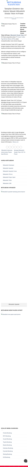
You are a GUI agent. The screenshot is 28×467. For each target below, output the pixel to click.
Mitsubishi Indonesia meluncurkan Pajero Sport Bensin (6, 152)
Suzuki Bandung (7, 439)
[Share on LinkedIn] (20, 147)
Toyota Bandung (7, 442)
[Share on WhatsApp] (7, 147)
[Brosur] (21, 466)
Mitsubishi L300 (7, 183)
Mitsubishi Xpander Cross (10, 171)
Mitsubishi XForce (8, 174)
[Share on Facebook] (10, 147)
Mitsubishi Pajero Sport (9, 177)
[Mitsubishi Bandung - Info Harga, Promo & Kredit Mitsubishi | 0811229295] (14, 2)
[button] (26, 2)
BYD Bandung (7, 436)
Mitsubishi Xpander (8, 168)
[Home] (2, 466)
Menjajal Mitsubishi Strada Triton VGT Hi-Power (19, 152)
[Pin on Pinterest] (18, 147)
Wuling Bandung (7, 454)
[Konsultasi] (25, 466)
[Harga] (11, 466)
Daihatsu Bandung (8, 448)
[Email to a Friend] (15, 147)
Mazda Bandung (7, 445)
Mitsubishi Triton (7, 180)
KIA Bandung (6, 457)
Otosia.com (15, 142)
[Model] (7, 466)
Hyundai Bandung (8, 451)
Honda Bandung (7, 433)
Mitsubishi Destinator (8, 165)
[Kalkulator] (16, 466)
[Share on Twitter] (12, 147)
